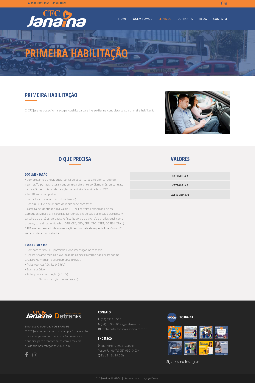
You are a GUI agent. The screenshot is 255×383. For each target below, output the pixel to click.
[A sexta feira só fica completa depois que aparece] (190, 348)
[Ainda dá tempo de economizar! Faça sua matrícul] (190, 332)
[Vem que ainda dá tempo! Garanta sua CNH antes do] (206, 348)
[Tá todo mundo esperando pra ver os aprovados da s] (206, 332)
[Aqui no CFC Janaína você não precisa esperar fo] (221, 348)
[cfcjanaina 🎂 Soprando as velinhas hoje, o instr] (175, 332)
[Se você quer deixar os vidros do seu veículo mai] (175, 348)
